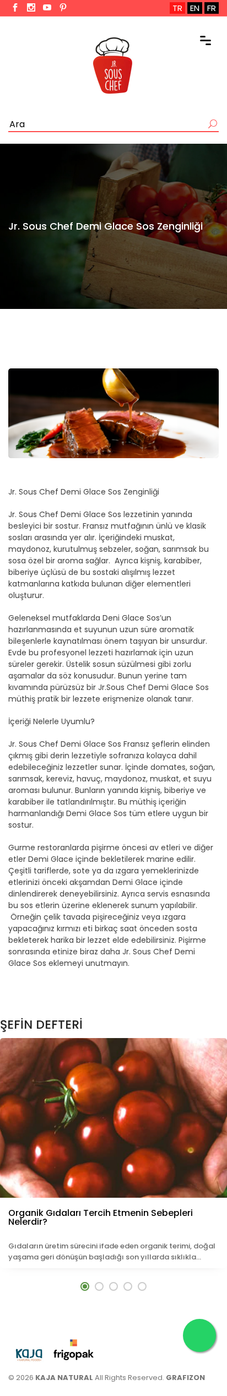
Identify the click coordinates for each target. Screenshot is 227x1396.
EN (194, 8)
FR (211, 8)
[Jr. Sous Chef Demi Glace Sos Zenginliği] (113, 413)
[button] (85, 1286)
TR (177, 8)
